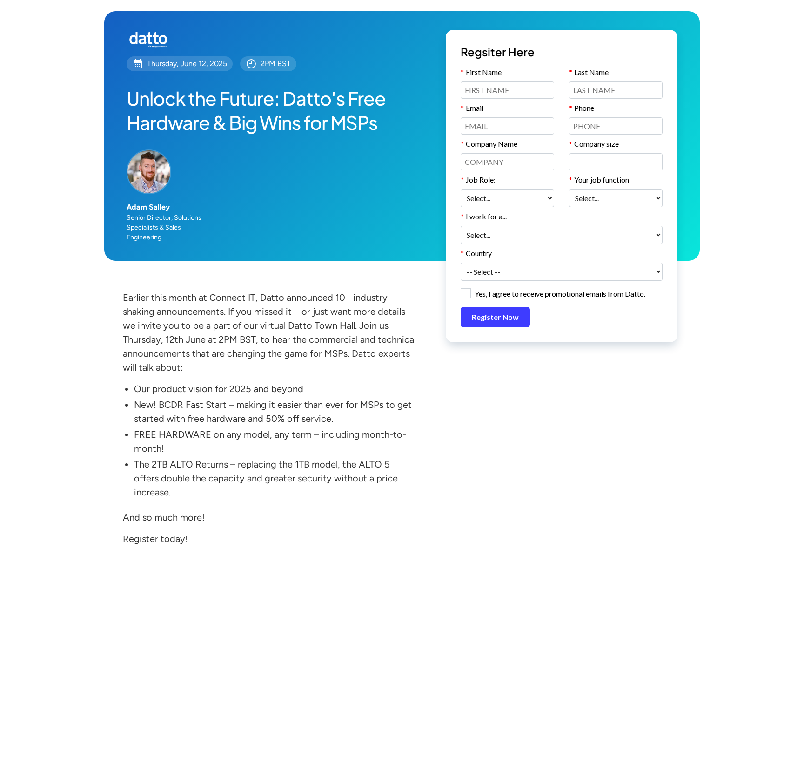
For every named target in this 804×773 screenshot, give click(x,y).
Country (476, 253)
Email (472, 107)
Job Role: (478, 179)
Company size (594, 143)
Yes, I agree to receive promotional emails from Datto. (560, 293)
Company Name (489, 143)
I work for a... (484, 216)
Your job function (599, 179)
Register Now (495, 316)
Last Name (589, 72)
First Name (481, 72)
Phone (581, 107)
